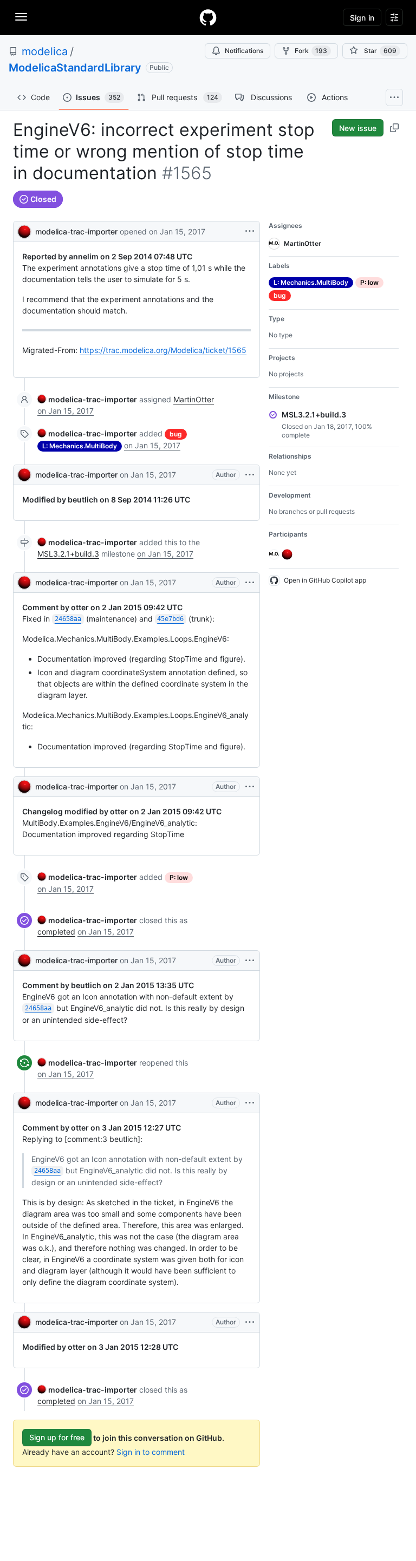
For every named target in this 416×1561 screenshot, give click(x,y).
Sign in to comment (150, 1452)
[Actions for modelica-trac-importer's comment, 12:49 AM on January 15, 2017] (249, 960)
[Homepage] (208, 17)
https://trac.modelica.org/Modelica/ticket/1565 (163, 350)
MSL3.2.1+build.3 (68, 553)
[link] (87, 399)
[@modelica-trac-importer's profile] (24, 230)
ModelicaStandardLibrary (75, 67)
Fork (311, 51)
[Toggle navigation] (21, 17)
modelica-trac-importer (76, 231)
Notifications (244, 51)
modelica (45, 51)
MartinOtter (193, 399)
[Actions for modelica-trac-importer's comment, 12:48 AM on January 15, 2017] (249, 474)
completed (56, 931)
